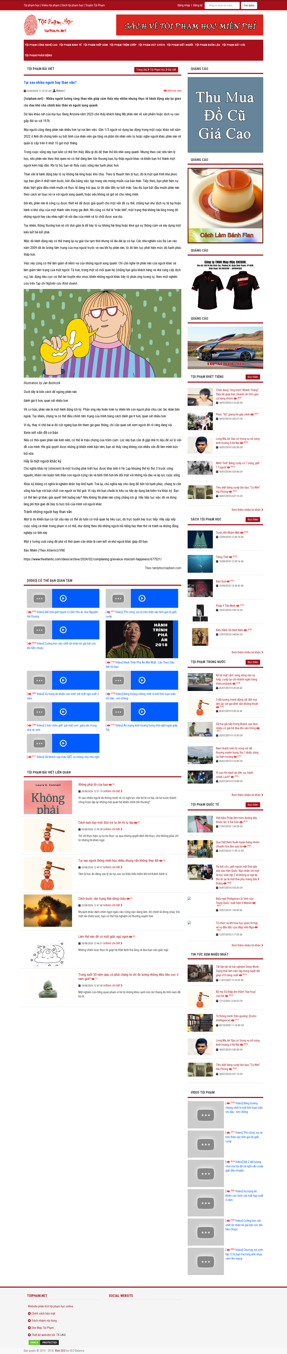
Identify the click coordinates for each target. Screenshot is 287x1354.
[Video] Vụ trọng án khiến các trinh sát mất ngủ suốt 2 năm (244, 1196)
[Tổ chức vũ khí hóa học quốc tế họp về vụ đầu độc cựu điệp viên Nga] (200, 930)
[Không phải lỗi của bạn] (48, 797)
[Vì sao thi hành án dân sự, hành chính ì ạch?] (200, 779)
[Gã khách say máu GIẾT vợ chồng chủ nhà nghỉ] (63, 743)
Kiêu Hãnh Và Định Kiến (229, 630)
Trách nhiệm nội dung (44, 1320)
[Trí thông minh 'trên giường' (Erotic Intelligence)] (200, 1023)
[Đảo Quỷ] (200, 588)
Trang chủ (141, 69)
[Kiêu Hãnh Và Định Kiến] (200, 637)
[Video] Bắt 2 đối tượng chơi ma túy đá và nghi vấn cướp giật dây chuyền (244, 1166)
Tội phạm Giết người (180, 44)
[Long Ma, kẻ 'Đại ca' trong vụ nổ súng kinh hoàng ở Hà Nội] (200, 445)
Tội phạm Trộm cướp (123, 44)
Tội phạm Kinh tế (70, 44)
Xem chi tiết (113, 791)
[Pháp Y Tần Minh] (200, 612)
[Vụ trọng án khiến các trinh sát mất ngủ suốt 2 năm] (63, 680)
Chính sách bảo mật (43, 1313)
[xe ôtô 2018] (225, 347)
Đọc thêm (253, 376)
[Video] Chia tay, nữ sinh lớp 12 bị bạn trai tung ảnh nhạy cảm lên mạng (244, 1254)
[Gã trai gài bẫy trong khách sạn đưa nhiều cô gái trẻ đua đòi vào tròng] (200, 731)
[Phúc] (200, 421)
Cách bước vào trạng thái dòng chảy (102, 899)
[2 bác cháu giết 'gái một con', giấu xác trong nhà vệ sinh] (63, 711)
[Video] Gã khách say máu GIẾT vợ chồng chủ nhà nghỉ (63, 757)
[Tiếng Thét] (200, 564)
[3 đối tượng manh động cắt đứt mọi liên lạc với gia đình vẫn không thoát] (200, 706)
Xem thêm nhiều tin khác (246, 509)
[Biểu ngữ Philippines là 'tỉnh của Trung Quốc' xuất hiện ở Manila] (200, 905)
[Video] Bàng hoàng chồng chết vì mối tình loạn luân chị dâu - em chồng (244, 1108)
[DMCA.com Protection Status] (61, 1342)
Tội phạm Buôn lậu (207, 44)
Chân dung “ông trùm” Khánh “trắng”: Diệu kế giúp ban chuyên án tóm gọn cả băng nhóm (237, 394)
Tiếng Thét (222, 557)
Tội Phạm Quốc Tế (205, 804)
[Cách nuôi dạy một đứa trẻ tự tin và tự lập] (48, 835)
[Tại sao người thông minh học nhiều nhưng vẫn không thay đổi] (48, 873)
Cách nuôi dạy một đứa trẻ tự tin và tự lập (105, 823)
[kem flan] (225, 205)
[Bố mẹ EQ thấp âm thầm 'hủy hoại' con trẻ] (200, 998)
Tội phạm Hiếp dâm (95, 44)
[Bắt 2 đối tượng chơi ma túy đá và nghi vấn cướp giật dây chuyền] (206, 1173)
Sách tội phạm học (72, 5)
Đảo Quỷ (221, 581)
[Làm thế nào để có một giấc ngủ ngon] (48, 949)
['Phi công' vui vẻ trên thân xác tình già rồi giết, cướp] (142, 598)
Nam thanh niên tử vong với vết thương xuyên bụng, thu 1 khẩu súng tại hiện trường (237, 752)
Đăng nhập (184, 5)
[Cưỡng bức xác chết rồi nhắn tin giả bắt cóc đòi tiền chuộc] (63, 629)
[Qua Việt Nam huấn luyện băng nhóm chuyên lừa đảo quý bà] (200, 849)
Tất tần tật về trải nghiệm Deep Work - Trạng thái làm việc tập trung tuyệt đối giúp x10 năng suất (238, 971)
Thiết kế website (41, 1335)
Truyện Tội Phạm (95, 5)
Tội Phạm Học (157, 69)
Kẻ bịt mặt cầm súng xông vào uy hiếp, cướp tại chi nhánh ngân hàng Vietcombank (236, 679)
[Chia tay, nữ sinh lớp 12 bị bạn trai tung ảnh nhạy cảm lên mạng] (206, 1261)
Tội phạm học (32, 5)
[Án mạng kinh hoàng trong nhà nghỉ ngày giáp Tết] (142, 711)
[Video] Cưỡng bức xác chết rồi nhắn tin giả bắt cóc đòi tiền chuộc (244, 1225)
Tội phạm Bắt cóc (233, 44)
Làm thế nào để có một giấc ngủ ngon (103, 937)
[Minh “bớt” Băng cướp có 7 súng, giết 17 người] (200, 470)
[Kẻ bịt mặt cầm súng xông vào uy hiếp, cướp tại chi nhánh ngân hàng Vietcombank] (200, 682)
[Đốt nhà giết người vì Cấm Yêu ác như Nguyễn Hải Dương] (63, 598)
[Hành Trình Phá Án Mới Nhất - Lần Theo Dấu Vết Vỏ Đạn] (142, 639)
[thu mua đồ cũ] (225, 114)
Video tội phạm (50, 5)
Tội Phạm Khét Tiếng (207, 377)
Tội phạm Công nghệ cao (41, 44)
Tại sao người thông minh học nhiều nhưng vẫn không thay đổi (118, 861)
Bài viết (172, 69)
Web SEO (60, 1350)
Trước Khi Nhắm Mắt (228, 532)
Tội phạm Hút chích (151, 44)
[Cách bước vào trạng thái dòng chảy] (48, 911)
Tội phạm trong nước (208, 662)
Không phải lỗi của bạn (93, 785)
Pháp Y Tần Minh (226, 605)
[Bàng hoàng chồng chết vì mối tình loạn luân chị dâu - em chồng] (142, 680)
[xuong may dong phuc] (225, 284)
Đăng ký (198, 5)
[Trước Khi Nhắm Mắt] (200, 539)
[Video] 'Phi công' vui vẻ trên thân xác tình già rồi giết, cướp (244, 1137)
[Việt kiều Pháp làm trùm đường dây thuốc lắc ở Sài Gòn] (200, 825)
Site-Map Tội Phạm (43, 1327)
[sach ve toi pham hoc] (189, 24)
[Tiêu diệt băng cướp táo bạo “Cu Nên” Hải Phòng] (200, 494)
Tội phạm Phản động (38, 55)
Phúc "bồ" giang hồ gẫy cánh (233, 414)
